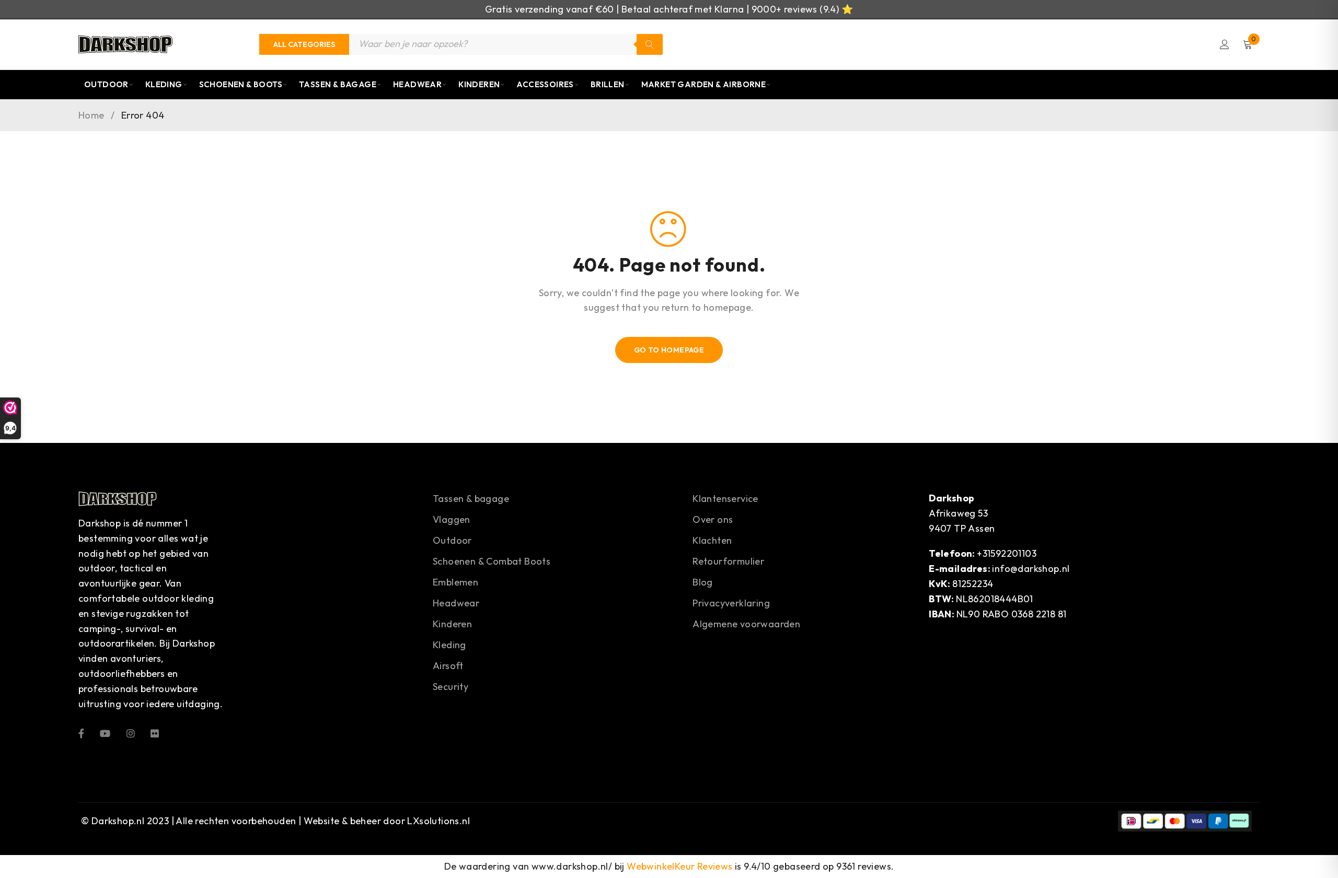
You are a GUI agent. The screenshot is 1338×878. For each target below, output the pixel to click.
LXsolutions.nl (438, 821)
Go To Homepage (669, 350)
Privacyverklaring (731, 603)
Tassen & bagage (471, 499)
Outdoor (106, 84)
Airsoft (448, 666)
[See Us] (130, 732)
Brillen (608, 84)
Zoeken (650, 44)
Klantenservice (725, 499)
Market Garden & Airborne (703, 84)
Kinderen (479, 84)
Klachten (712, 540)
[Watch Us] (105, 732)
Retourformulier (728, 561)
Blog (703, 582)
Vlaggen (451, 519)
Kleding (163, 84)
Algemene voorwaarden (746, 624)
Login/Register (1224, 44)
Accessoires (544, 84)
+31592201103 (1006, 553)
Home (91, 115)
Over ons (713, 519)
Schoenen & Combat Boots (491, 561)
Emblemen (455, 582)
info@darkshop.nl (1030, 569)
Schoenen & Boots (240, 84)
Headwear (417, 84)
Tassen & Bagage (337, 84)
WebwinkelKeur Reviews (679, 866)
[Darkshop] (125, 44)
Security (450, 687)
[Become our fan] (81, 732)
